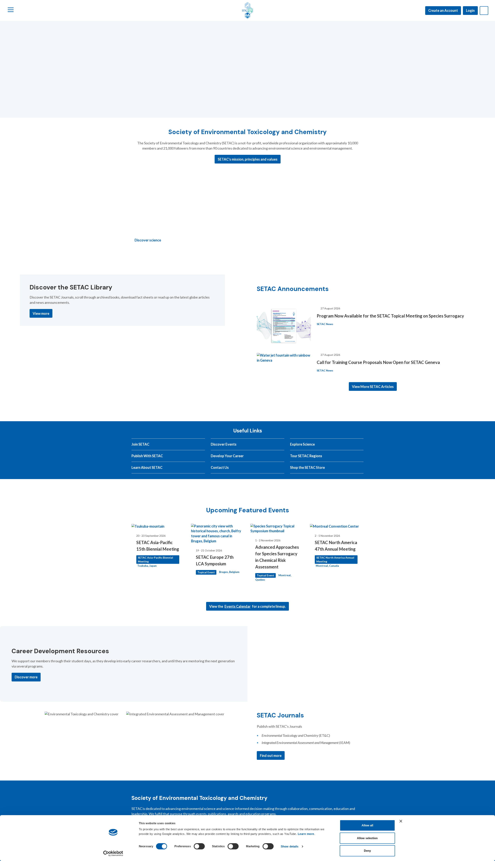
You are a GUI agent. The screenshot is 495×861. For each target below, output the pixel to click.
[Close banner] (400, 821)
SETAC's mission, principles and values (247, 159)
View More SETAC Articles (373, 386)
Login (470, 10)
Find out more (271, 755)
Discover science (148, 240)
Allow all (367, 825)
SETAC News (325, 324)
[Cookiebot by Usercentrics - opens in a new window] (113, 853)
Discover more (26, 677)
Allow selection (367, 838)
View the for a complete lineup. (247, 606)
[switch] (199, 846)
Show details (289, 846)
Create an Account (443, 10)
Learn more (306, 833)
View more (41, 313)
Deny (367, 850)
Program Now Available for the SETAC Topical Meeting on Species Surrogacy (390, 315)
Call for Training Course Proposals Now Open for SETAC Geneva (378, 362)
